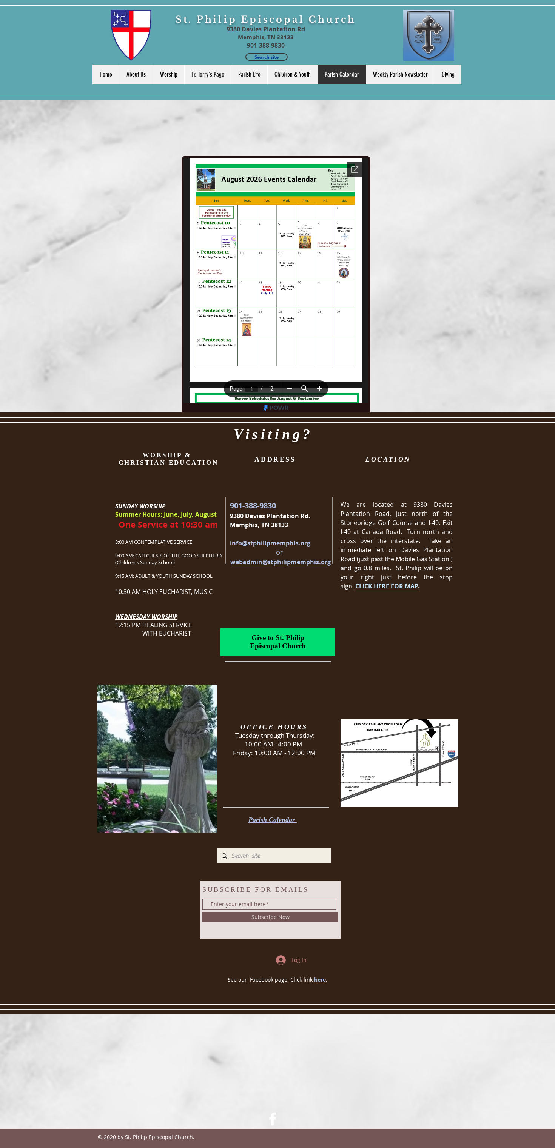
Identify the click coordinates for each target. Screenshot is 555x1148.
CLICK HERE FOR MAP (386, 586)
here (320, 979)
